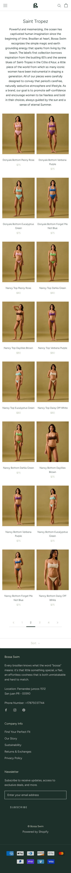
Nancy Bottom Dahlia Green (18, 467)
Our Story (11, 738)
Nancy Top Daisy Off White (53, 407)
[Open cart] (66, 5)
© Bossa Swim (36, 826)
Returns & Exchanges (18, 751)
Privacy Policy (13, 758)
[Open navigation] (5, 5)
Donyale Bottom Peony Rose (18, 160)
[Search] (59, 5)
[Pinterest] (23, 709)
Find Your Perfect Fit (17, 732)
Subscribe (18, 807)
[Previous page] (13, 622)
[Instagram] (14, 709)
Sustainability (13, 745)
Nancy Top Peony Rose (18, 288)
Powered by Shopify (35, 831)
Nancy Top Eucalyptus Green (18, 407)
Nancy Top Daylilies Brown (18, 347)
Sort (34, 643)
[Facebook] (6, 709)
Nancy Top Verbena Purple (52, 347)
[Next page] (57, 622)
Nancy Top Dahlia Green (52, 288)
